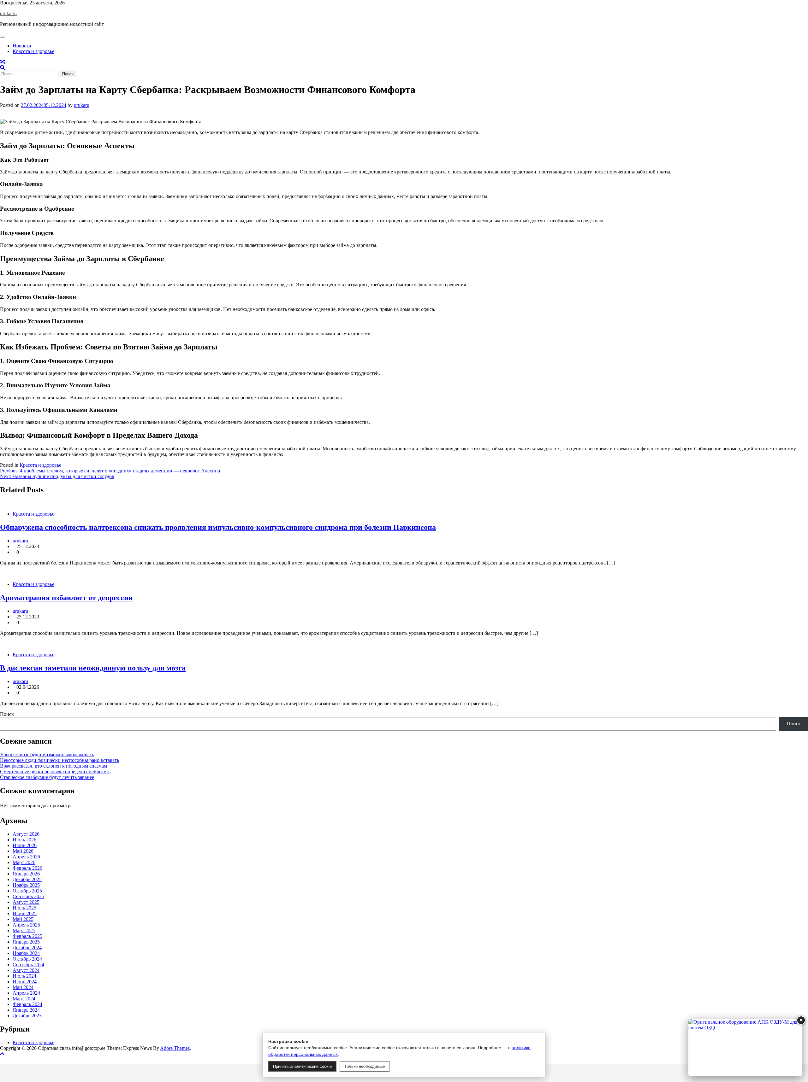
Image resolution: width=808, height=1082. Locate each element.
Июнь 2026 (25, 845)
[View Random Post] (2, 62)
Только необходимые (364, 1066)
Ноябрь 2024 (26, 953)
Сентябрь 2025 (28, 896)
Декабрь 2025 (27, 879)
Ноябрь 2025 (26, 885)
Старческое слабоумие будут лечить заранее (47, 777)
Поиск (7, 714)
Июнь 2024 (25, 981)
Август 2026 (26, 834)
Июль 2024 (24, 976)
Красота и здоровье (33, 51)
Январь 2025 (26, 942)
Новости (22, 45)
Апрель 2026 (26, 856)
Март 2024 (24, 998)
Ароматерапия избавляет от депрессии (66, 598)
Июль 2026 (24, 839)
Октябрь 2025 (27, 890)
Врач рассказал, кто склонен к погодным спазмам (53, 766)
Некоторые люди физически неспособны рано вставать (59, 760)
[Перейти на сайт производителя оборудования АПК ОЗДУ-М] (745, 1047)
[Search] (2, 67)
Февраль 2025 (27, 936)
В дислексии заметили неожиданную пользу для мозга (93, 668)
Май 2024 (23, 987)
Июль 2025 (24, 907)
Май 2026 (23, 851)
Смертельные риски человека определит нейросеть (55, 771)
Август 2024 (26, 970)
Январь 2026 (26, 873)
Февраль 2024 (27, 1004)
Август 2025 (26, 902)
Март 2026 (24, 862)
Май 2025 (23, 919)
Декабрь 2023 (27, 1015)
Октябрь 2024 (27, 959)
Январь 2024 (26, 1010)
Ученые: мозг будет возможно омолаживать (47, 754)
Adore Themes (175, 1048)
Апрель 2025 (26, 924)
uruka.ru (8, 13)
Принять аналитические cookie (302, 1066)
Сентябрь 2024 (28, 964)
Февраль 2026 (27, 868)
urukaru (81, 105)
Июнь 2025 (25, 913)
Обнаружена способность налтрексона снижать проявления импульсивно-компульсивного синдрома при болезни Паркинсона (218, 527)
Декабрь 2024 (27, 947)
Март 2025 (24, 930)
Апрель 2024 (26, 993)
